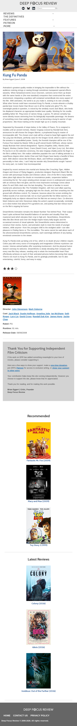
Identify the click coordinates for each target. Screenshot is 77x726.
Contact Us (20, 715)
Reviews (8, 13)
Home (7, 715)
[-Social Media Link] (23, 8)
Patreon (9, 22)
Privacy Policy (40, 715)
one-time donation (59, 365)
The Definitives (13, 16)
